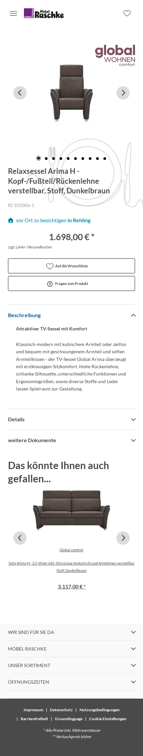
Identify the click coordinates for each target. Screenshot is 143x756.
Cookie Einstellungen (107, 718)
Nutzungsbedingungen (99, 709)
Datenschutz (61, 709)
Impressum (33, 709)
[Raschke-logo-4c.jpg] (44, 13)
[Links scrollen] (20, 93)
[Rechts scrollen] (123, 93)
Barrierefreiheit (34, 718)
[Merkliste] (127, 13)
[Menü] (13, 13)
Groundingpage (68, 718)
